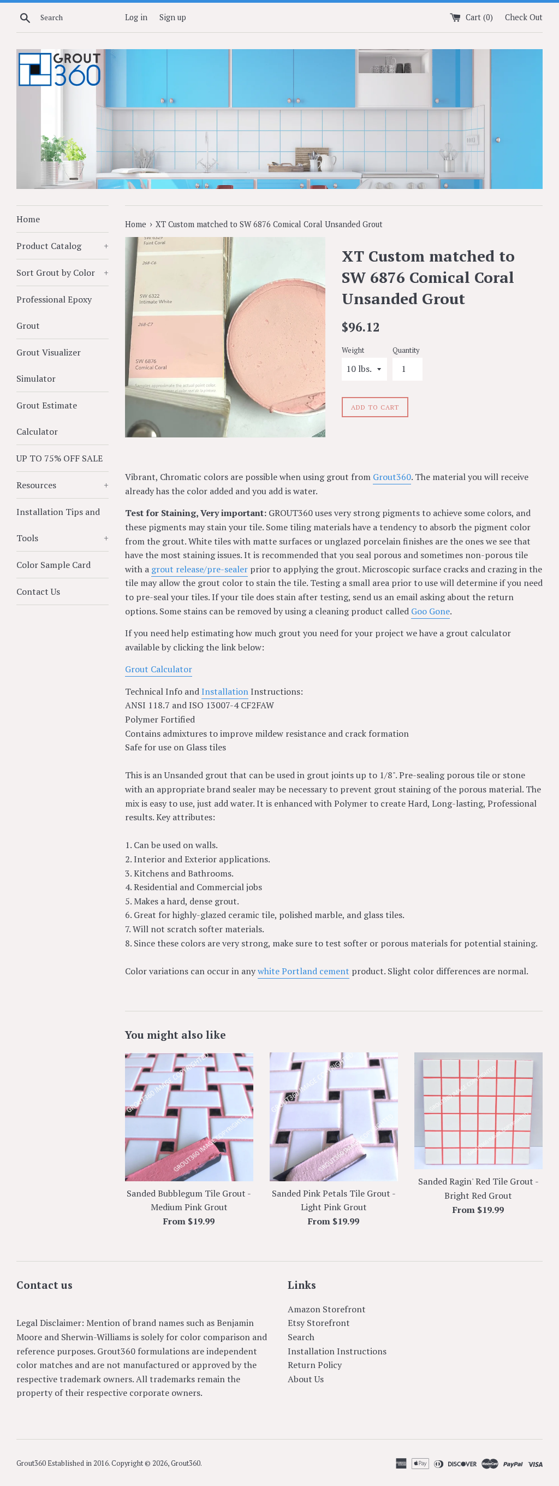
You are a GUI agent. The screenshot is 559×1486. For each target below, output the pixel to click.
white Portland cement (303, 971)
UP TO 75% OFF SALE (59, 458)
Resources (62, 485)
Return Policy (315, 1365)
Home (28, 219)
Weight (353, 350)
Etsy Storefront (319, 1323)
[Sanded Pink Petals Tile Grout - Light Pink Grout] (334, 1116)
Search (301, 1337)
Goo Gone (430, 611)
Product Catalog (62, 246)
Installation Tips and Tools (62, 525)
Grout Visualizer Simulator (48, 365)
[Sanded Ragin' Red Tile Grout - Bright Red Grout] (478, 1111)
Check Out (524, 17)
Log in (136, 17)
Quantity (406, 350)
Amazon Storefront (327, 1309)
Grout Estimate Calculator (46, 418)
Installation (224, 691)
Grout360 (392, 477)
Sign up (172, 17)
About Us (306, 1379)
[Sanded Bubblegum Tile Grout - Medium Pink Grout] (189, 1116)
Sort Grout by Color (62, 273)
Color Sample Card (53, 565)
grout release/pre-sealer (199, 569)
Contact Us (38, 591)
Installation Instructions (337, 1351)
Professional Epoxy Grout (54, 312)
